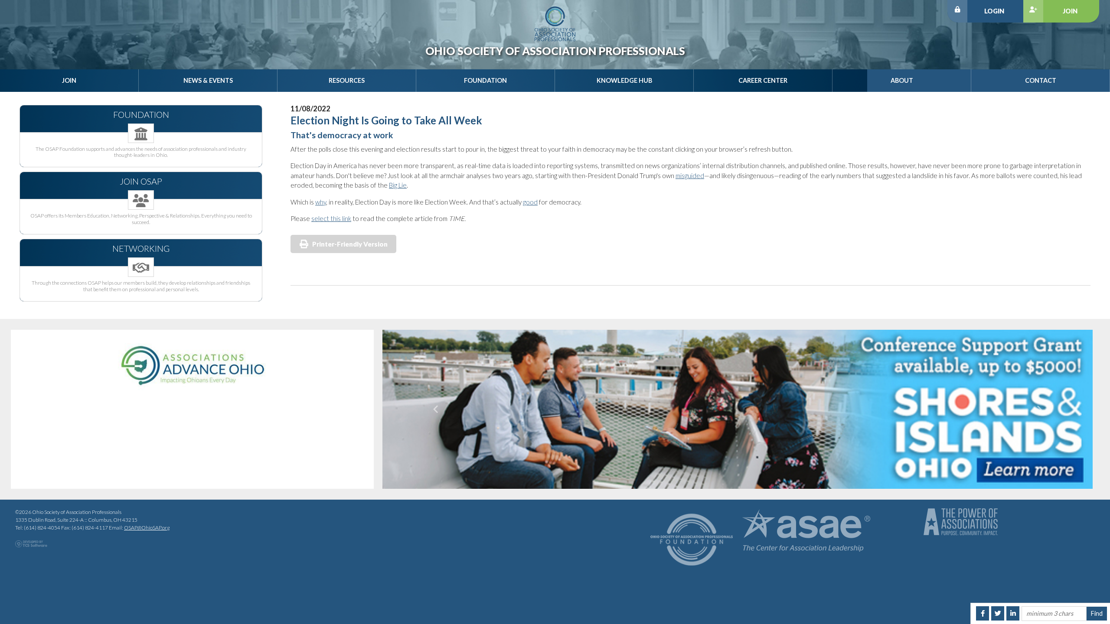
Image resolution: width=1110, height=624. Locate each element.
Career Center (762, 80)
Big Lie (398, 185)
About (902, 80)
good (530, 202)
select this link (331, 218)
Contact (1040, 80)
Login (994, 11)
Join (1070, 11)
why (320, 202)
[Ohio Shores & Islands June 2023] (737, 409)
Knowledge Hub (624, 80)
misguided (690, 175)
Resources (347, 80)
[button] (435, 409)
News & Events (208, 80)
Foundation (485, 80)
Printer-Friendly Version (350, 244)
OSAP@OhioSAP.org (147, 527)
